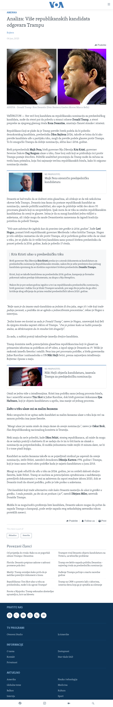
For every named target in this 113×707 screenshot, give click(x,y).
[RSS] (37, 615)
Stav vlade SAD (65, 657)
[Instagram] (44, 703)
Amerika (12, 12)
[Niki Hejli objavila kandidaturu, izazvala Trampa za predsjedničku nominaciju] (25, 376)
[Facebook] (20, 703)
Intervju (11, 696)
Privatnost (12, 662)
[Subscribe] (43, 615)
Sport (60, 696)
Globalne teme (14, 685)
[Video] (68, 703)
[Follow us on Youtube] (23, 615)
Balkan (10, 691)
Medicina (63, 685)
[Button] (100, 45)
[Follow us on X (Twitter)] (16, 615)
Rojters (10, 33)
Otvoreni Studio (15, 634)
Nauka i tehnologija (67, 679)
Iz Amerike (63, 634)
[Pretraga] (93, 703)
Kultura (61, 691)
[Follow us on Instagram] (30, 615)
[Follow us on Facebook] (9, 615)
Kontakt (11, 657)
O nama (10, 651)
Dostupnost (63, 651)
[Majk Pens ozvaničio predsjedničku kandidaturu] (25, 182)
